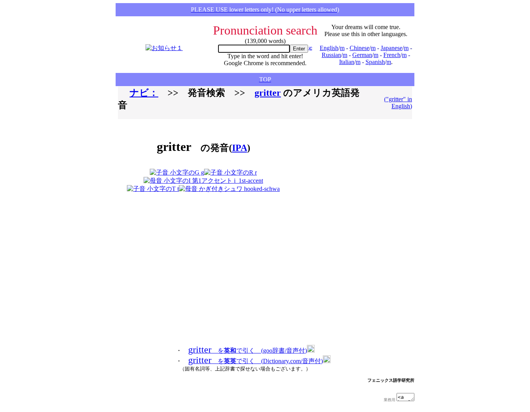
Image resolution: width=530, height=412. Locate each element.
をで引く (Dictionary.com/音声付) (255, 361)
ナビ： (144, 93)
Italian (346, 62)
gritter (268, 93)
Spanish (375, 62)
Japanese (391, 48)
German (362, 55)
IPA (239, 148)
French (391, 55)
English (329, 48)
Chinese (359, 48)
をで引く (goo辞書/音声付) (247, 350)
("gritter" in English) (398, 102)
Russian (331, 55)
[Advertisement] (332, 159)
